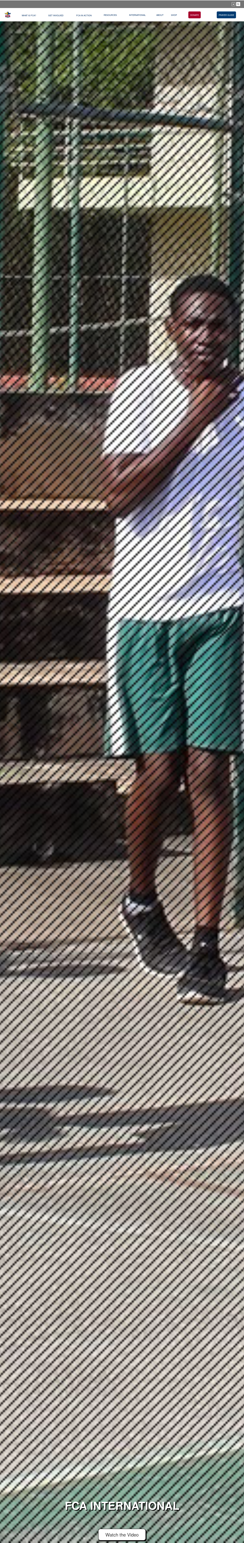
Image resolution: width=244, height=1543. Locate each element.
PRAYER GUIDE (226, 14)
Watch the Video (122, 1534)
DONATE (194, 14)
